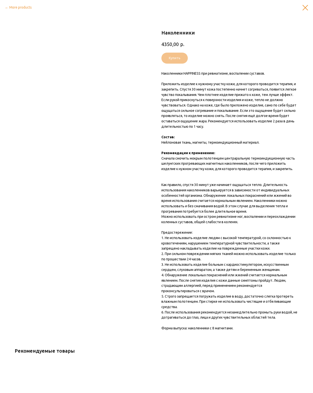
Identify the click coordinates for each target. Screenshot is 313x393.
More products (20, 7)
